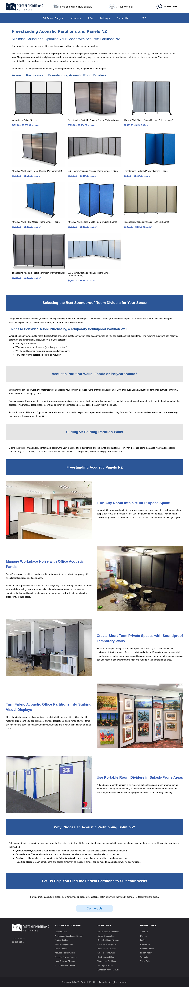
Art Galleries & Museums (108, 932)
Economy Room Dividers (65, 965)
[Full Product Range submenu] (62, 18)
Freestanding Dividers (64, 944)
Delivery (143, 936)
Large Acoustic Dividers (65, 961)
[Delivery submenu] (109, 18)
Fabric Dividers (61, 949)
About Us (144, 932)
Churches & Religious (106, 944)
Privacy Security (147, 949)
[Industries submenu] (80, 18)
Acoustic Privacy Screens (66, 957)
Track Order (145, 961)
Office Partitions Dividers (108, 940)
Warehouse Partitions (106, 961)
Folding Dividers (61, 940)
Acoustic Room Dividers (65, 953)
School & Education (105, 936)
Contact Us (94, 908)
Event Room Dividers (106, 949)
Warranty (144, 957)
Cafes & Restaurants (106, 953)
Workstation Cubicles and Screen (69, 936)
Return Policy (146, 953)
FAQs (142, 940)
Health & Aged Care (105, 957)
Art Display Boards (105, 965)
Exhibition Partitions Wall (108, 970)
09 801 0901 (18, 942)
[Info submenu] (92, 18)
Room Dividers (61, 932)
